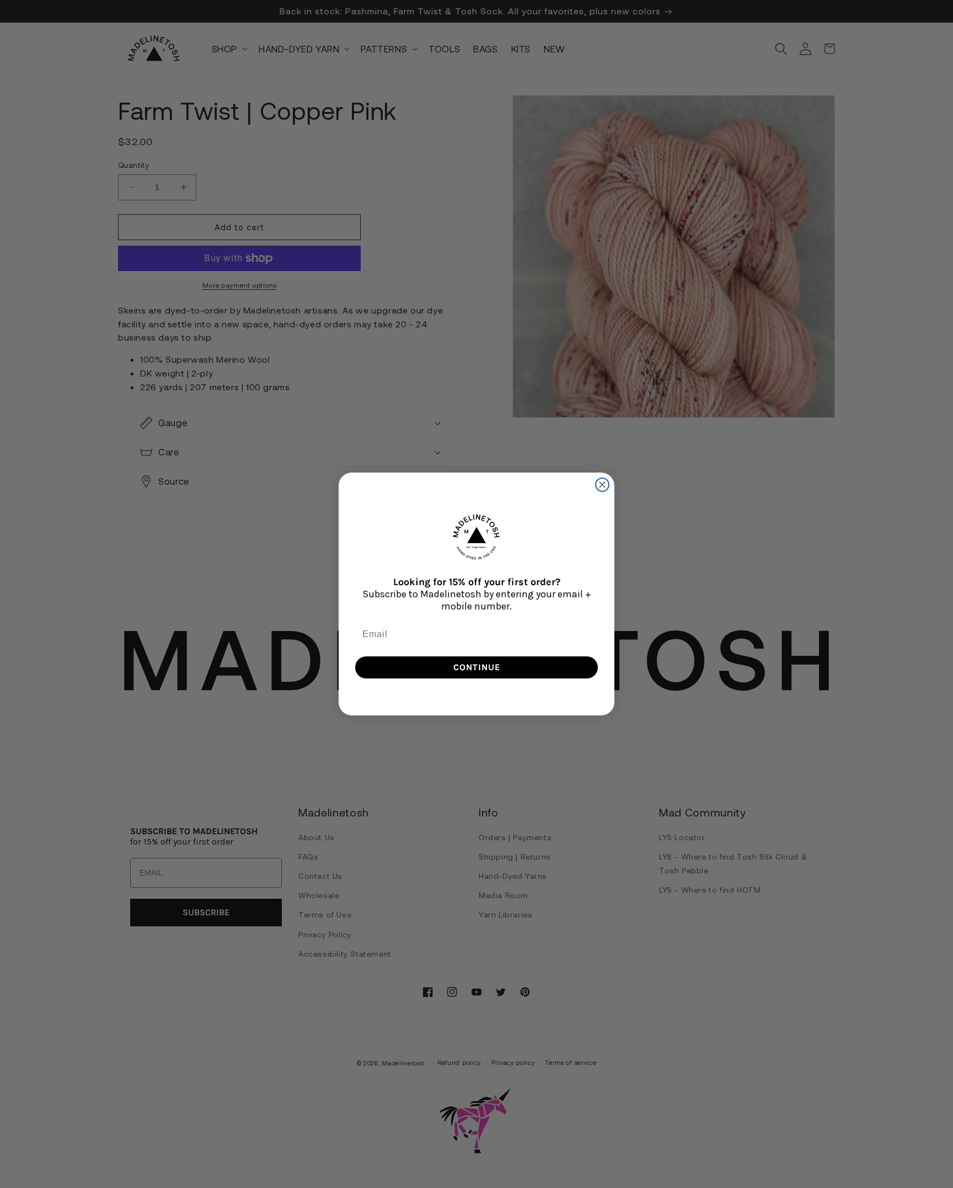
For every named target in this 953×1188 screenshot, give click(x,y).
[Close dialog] (602, 484)
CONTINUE (476, 667)
